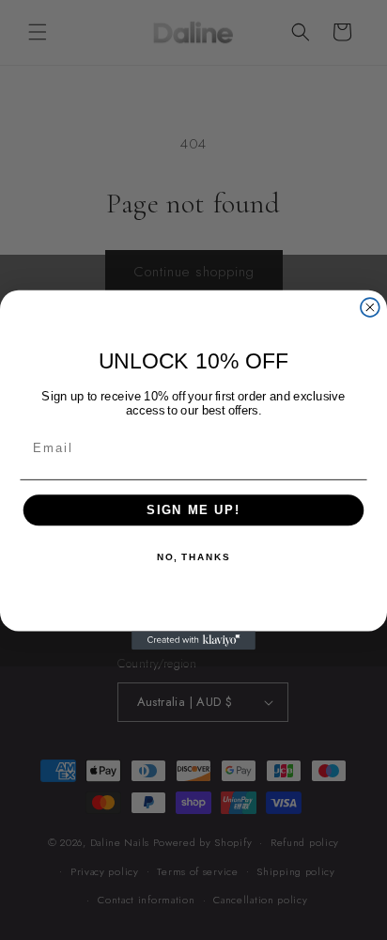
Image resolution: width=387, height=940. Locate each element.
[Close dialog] (370, 307)
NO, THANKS (193, 557)
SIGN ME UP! (193, 510)
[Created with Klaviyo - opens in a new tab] (193, 640)
